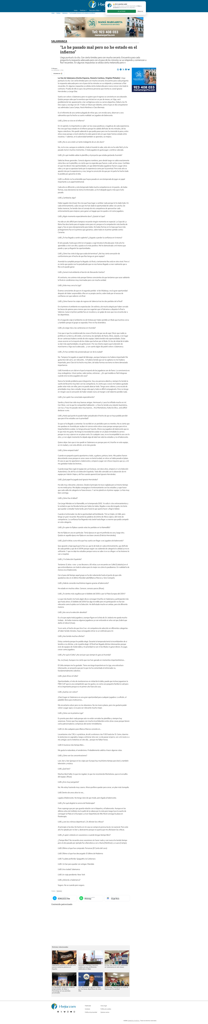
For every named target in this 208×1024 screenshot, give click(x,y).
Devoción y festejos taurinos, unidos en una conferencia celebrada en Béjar (88, 967)
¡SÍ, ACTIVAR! (121, 11)
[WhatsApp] (74, 1011)
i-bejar (53, 13)
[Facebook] (58, 1011)
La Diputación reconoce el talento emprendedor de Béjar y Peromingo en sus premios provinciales (63, 990)
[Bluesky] (65, 1011)
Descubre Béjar (94, 10)
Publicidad (88, 1006)
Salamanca (65, 13)
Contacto (87, 1009)
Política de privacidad (91, 1012)
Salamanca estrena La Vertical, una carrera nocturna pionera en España (64, 967)
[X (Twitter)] (61, 1011)
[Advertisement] (90, 925)
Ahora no (140, 11)
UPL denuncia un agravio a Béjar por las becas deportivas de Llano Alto (89, 989)
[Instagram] (68, 1011)
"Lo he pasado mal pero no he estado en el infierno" (82, 13)
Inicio (75, 10)
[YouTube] (71, 1011)
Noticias (82, 10)
